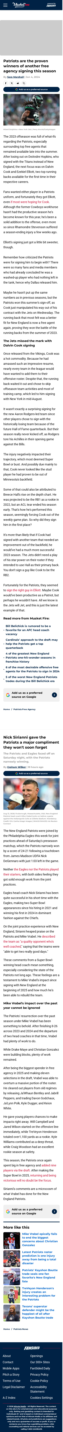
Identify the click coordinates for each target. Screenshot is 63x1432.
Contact (8, 1362)
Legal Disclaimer (14, 1387)
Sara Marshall (15, 77)
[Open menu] (5, 5)
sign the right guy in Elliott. (24, 590)
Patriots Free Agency (24, 709)
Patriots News (20, 1329)
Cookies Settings (41, 1397)
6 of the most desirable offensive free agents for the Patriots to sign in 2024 (32, 669)
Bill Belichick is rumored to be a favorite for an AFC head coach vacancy (28, 630)
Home (6, 709)
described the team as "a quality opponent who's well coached (29, 941)
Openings (36, 1356)
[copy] (24, 83)
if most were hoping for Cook (29, 202)
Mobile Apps (11, 1368)
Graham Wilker (16, 767)
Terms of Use (11, 1381)
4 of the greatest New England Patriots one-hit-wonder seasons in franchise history (30, 657)
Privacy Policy (39, 1374)
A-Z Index (9, 1397)
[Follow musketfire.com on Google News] (54, 694)
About (7, 1356)
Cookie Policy (39, 1381)
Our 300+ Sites (40, 1362)
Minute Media (20, 1406)
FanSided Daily (40, 1368)
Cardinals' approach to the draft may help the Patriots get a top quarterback (32, 643)
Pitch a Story (11, 1374)
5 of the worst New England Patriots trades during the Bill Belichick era (31, 679)
